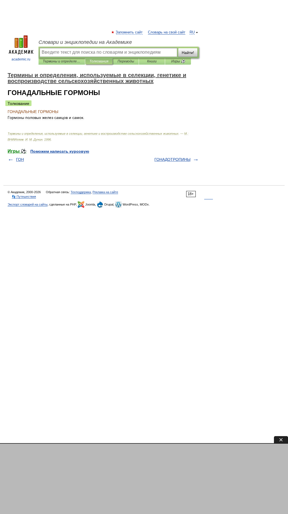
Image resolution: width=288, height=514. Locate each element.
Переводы (126, 61)
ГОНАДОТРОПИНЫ (172, 159)
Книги (152, 61)
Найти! (188, 52)
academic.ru (21, 59)
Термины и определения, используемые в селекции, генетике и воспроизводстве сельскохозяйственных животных (62, 61)
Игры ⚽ (178, 61)
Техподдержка (81, 192)
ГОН (20, 159)
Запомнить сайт (129, 32)
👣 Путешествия (24, 196)
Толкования (98, 61)
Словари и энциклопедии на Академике (85, 42)
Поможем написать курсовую (59, 151)
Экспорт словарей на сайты (28, 204)
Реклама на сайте (105, 192)
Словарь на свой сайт (166, 32)
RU (192, 32)
